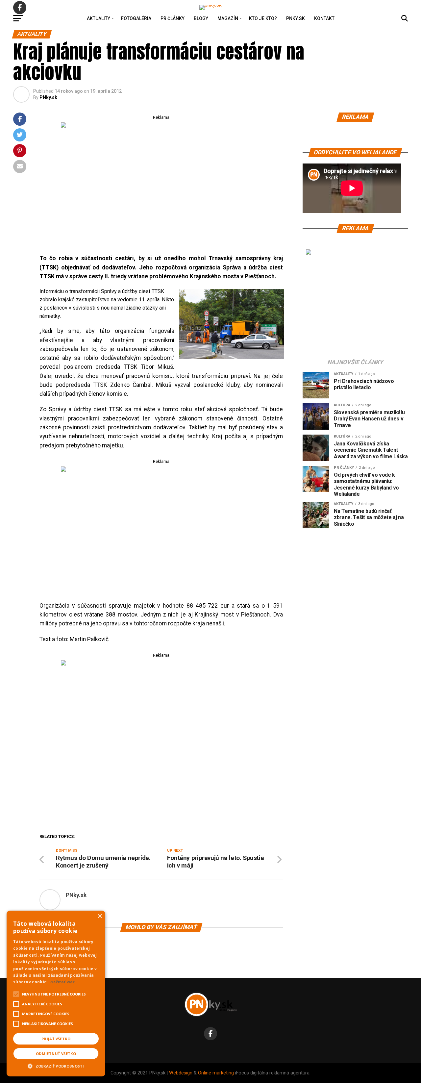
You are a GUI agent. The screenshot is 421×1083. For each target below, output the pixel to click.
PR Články (173, 18)
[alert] (56, 993)
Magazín (227, 18)
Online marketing (216, 1073)
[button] (56, 1065)
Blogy (201, 18)
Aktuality (98, 18)
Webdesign (180, 1073)
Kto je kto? (263, 18)
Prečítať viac (62, 981)
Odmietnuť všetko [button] (56, 1053)
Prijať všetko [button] (55, 1038)
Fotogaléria (136, 18)
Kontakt (324, 18)
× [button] (99, 916)
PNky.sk (295, 18)
